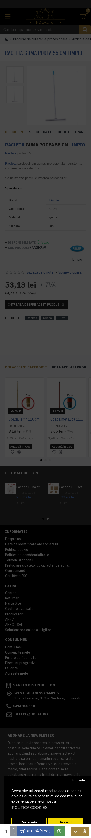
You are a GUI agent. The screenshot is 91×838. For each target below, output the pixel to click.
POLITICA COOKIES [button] (30, 807)
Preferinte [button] (29, 822)
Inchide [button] (78, 780)
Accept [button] (66, 822)
